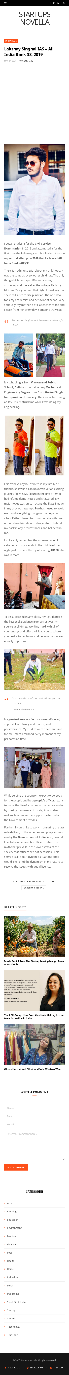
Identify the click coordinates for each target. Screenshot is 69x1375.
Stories (11, 1318)
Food (10, 1252)
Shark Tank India (16, 1302)
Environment (14, 1227)
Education (12, 1219)
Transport (12, 1335)
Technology (13, 1326)
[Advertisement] (34, 103)
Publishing (13, 1293)
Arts (9, 1203)
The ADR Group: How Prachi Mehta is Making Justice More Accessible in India (33, 1016)
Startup (11, 1310)
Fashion (11, 1236)
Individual (11, 41)
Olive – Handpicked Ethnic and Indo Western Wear (32, 1069)
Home (10, 1269)
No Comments (26, 61)
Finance (11, 1244)
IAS (52, 881)
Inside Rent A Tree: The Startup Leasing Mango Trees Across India (34, 963)
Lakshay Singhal (34, 887)
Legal (10, 1285)
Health (11, 1260)
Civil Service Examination (28, 881)
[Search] (64, 3)
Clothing (12, 1211)
